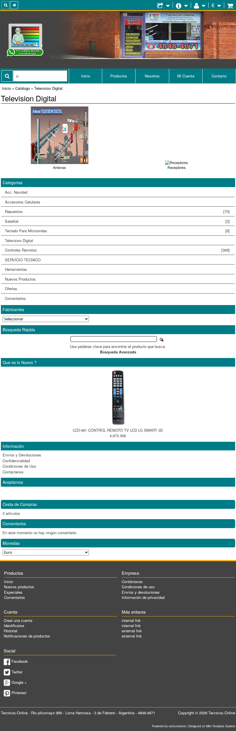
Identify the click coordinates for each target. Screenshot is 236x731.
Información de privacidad (143, 597)
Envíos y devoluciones (141, 592)
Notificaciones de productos (27, 636)
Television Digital (17, 240)
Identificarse (14, 625)
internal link (131, 620)
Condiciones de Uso (19, 466)
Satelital (117, 221)
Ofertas (11, 288)
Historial (10, 630)
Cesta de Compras (20, 504)
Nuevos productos (19, 586)
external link (132, 630)
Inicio (85, 76)
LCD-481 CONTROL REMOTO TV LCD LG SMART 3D (118, 430)
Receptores (177, 167)
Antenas (59, 167)
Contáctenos (13, 472)
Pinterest (19, 692)
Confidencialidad (16, 460)
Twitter (17, 672)
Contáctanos (132, 581)
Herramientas (16, 269)
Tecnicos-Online (221, 712)
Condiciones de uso (138, 586)
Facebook (20, 661)
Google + (19, 682)
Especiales (13, 592)
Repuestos (115, 211)
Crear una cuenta (18, 620)
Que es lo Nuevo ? (20, 362)
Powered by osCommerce (169, 726)
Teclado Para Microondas (117, 230)
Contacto (219, 76)
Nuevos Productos (20, 279)
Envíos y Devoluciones (22, 455)
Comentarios (15, 298)
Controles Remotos (115, 250)
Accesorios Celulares (22, 202)
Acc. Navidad (16, 192)
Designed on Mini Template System (212, 726)
